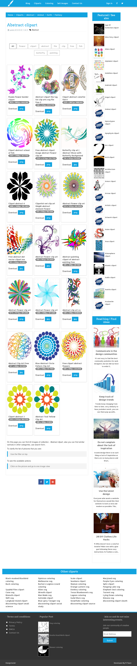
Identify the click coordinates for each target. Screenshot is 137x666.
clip (63, 46)
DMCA (12, 629)
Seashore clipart (78, 581)
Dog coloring (55, 623)
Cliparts (37, 3)
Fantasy (58, 15)
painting (54, 53)
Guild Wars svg (78, 598)
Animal (40, 15)
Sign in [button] (109, 3)
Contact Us (77, 3)
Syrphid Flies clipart (15, 589)
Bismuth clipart (13, 595)
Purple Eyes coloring (113, 581)
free (72, 46)
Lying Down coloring (113, 595)
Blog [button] (28, 3)
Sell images (62, 3)
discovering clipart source (83, 603)
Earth (49, 15)
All (13, 46)
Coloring (49, 3)
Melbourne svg (45, 581)
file (55, 46)
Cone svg (10, 592)
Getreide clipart (45, 598)
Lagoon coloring (78, 595)
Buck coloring (12, 584)
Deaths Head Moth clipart (60, 635)
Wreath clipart (45, 592)
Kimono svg (108, 598)
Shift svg (10, 598)
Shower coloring (56, 647)
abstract (45, 46)
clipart (33, 46)
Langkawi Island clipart (16, 601)
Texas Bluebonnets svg (82, 592)
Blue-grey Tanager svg (49, 601)
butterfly (40, 53)
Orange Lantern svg (80, 587)
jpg (75, 164)
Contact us (14, 633)
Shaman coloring (78, 584)
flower (22, 46)
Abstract (30, 15)
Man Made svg (45, 595)
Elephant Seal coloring (113, 589)
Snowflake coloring (80, 601)
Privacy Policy (15, 622)
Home (10, 15)
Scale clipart (76, 578)
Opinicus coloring (46, 578)
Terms (12, 626)
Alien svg (42, 589)
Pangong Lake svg (111, 587)
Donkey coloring (78, 589)
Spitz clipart (108, 584)
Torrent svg (108, 592)
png (21, 108)
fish (80, 46)
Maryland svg (109, 578)
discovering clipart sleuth (115, 601)
